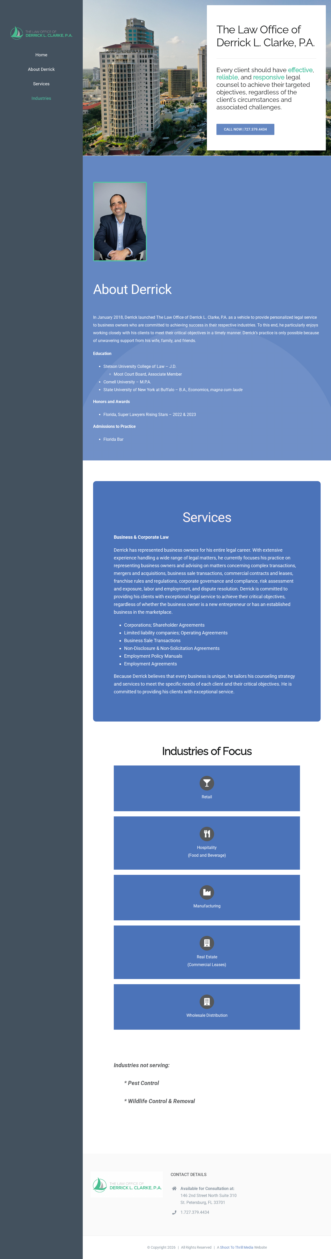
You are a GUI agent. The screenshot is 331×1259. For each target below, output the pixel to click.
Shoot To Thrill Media (236, 1247)
